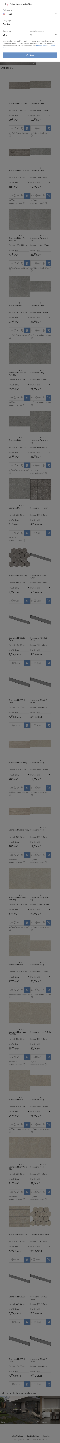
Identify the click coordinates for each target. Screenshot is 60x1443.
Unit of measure (37, 31)
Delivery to (7, 10)
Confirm (30, 55)
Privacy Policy (41, 46)
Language (7, 20)
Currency (7, 31)
